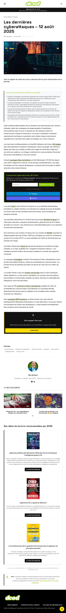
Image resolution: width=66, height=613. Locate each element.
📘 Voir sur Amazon (33, 469)
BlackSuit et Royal (50, 219)
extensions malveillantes (23, 349)
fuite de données (37, 349)
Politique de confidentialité (52, 605)
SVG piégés (56, 144)
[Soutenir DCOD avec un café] (62, 609)
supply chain (20, 351)
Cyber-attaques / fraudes (11, 17)
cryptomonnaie (9, 349)
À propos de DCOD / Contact (30, 605)
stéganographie (10, 351)
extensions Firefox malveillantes (29, 286)
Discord (34, 198)
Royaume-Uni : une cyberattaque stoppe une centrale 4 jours (17, 412)
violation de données (32, 273)
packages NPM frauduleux (17, 299)
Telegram (34, 194)
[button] (32, 415)
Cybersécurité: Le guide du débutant (33, 503)
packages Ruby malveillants (20, 160)
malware (47, 349)
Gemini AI (24, 246)
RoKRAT (50, 233)
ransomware (55, 349)
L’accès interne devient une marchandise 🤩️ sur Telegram (48, 412)
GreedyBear (18, 259)
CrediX (13, 206)
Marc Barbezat (8, 36)
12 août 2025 (17, 36)
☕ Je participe (33, 330)
